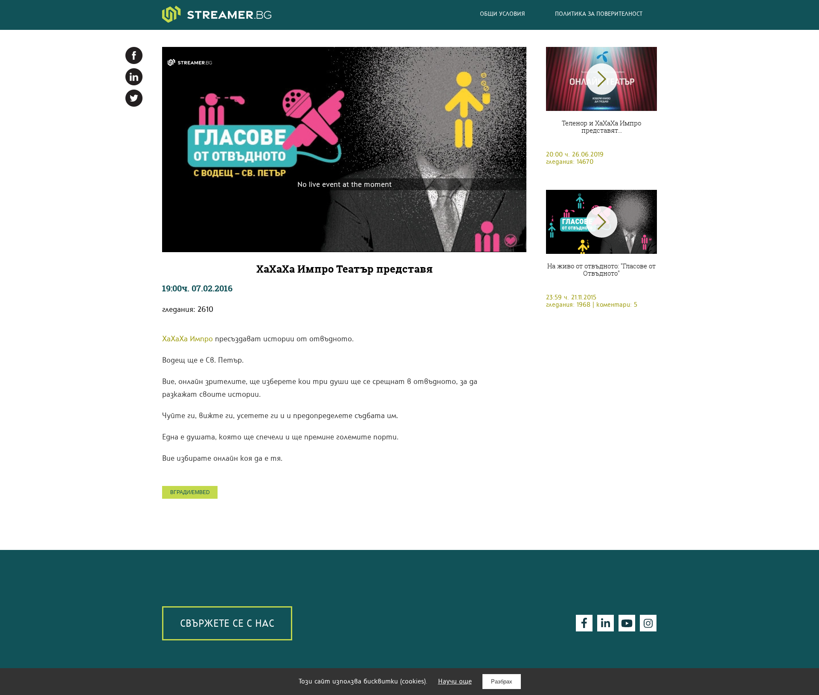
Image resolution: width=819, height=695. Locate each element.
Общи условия (502, 13)
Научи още (455, 681)
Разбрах (501, 681)
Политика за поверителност (598, 13)
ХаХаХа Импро (187, 338)
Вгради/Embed (190, 492)
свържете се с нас (227, 623)
